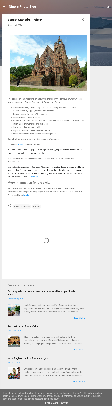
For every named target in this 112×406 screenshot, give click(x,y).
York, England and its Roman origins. (28, 358)
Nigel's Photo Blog (22, 6)
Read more (79, 318)
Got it (64, 403)
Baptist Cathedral (22, 206)
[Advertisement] (101, 55)
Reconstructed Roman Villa (23, 326)
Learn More (51, 403)
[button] (83, 20)
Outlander (33, 177)
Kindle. (26, 195)
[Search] (108, 7)
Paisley (21, 144)
